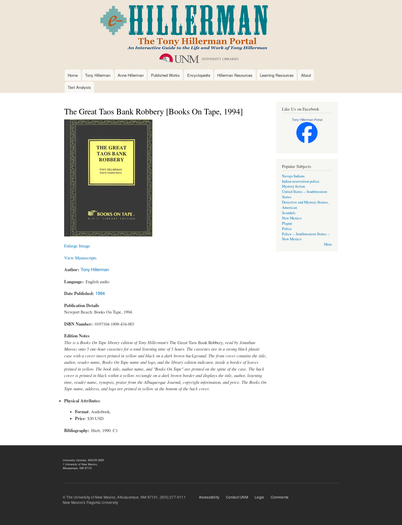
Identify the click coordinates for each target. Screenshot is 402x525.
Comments (280, 496)
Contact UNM (237, 496)
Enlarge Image (77, 246)
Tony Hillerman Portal (307, 119)
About (306, 75)
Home (73, 75)
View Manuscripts (80, 258)
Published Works (165, 75)
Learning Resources (277, 75)
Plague (287, 223)
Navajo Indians (293, 176)
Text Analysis (79, 87)
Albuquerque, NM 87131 (77, 468)
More (328, 244)
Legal (259, 496)
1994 (100, 293)
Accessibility (209, 496)
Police (287, 228)
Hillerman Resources (235, 75)
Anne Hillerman (131, 75)
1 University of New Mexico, (80, 464)
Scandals (288, 212)
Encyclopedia (198, 75)
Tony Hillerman (97, 75)
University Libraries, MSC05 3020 (83, 460)
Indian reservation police (300, 181)
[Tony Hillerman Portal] (307, 142)
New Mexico (291, 218)
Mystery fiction (293, 186)
